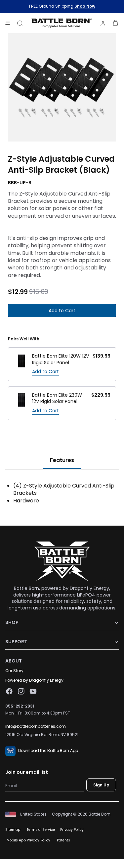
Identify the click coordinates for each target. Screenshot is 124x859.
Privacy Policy (72, 829)
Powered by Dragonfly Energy (34, 680)
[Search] (20, 23)
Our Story (14, 670)
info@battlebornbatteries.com (35, 726)
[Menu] (7, 23)
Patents (63, 840)
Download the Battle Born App (48, 750)
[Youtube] (33, 691)
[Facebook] (9, 691)
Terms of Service (41, 829)
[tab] (62, 461)
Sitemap (12, 829)
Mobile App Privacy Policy (28, 840)
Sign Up (101, 785)
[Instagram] (21, 691)
